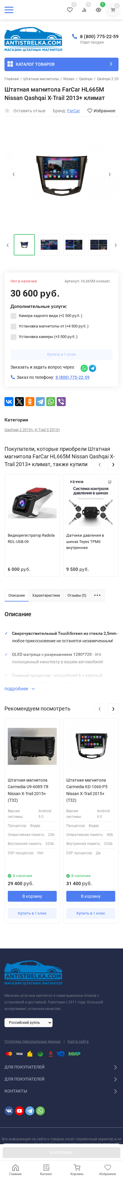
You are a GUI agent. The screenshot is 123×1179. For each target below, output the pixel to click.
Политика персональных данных (32, 1041)
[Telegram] (40, 401)
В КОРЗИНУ (61, 1152)
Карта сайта (78, 1041)
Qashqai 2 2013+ (18, 429)
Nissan (69, 79)
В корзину (32, 896)
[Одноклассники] (29, 401)
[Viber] (61, 401)
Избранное (104, 110)
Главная (11, 79)
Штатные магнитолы (41, 79)
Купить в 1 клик (61, 354)
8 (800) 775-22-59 (99, 36)
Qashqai (86, 79)
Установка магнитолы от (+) (53, 326)
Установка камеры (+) (48, 336)
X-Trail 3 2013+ (47, 429)
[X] (19, 401)
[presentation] (13, 174)
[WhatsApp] (50, 401)
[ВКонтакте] (8, 401)
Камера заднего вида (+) (50, 315)
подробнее (16, 689)
